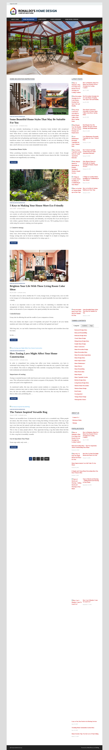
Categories (76, 325)
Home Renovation (79, 371)
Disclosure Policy (77, 420)
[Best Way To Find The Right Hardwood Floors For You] (77, 453)
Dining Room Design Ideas (82, 341)
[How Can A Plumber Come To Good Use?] (77, 600)
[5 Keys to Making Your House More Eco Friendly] (39, 185)
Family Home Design (80, 344)
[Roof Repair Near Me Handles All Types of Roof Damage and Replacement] (77, 125)
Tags (91, 325)
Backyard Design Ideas (81, 330)
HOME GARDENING (56, 19)
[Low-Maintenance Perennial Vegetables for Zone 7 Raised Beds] (77, 136)
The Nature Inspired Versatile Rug (28, 412)
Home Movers (78, 366)
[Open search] (98, 19)
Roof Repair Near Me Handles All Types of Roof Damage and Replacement (90, 126)
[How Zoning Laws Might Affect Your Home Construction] (39, 348)
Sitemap (74, 423)
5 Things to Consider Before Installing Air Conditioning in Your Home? (91, 178)
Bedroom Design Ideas (81, 335)
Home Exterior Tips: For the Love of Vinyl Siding (85, 733)
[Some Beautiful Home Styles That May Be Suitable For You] (39, 99)
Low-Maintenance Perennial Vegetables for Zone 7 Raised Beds (91, 138)
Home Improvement (80, 360)
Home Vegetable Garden (81, 377)
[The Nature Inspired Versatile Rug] (39, 407)
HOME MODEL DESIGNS (71, 19)
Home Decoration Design (81, 349)
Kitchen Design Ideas (80, 380)
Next (46, 458)
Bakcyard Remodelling (81, 332)
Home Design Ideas (80, 357)
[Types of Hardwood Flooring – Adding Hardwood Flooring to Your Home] (77, 479)
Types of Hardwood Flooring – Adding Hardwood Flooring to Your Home (91, 480)
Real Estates (78, 391)
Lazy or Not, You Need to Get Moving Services (84, 721)
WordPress (90, 747)
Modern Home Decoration (82, 385)
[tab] (76, 325)
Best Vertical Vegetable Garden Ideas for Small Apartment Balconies (89, 151)
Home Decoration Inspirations (17, 116)
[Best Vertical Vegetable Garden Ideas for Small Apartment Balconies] (77, 150)
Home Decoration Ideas (81, 352)
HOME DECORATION (28, 19)
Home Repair (78, 374)
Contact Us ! (75, 417)
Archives (84, 325)
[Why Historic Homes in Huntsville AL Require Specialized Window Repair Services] (77, 161)
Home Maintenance (80, 363)
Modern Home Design (80, 388)
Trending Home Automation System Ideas (83, 727)
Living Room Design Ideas (82, 383)
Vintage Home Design (80, 396)
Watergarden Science (80, 399)
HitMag (97, 747)
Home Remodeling (80, 369)
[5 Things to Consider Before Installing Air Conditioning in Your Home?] (77, 177)
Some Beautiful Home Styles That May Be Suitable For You (90, 311)
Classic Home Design (80, 338)
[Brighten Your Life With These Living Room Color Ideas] (39, 266)
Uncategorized (78, 394)
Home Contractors (80, 346)
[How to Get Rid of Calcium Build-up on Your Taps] (77, 188)
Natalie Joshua (24, 125)
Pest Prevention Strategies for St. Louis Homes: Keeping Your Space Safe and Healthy (91, 97)
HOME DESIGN (42, 19)
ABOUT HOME (15, 19)
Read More (13, 162)
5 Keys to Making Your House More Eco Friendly (37, 205)
